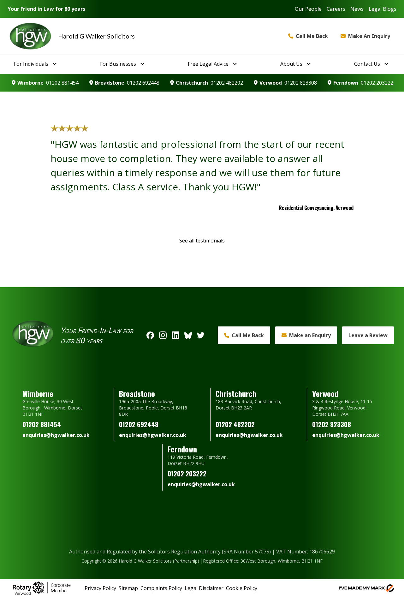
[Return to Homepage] (30, 36)
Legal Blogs (382, 8)
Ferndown (345, 82)
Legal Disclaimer (204, 588)
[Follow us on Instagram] (163, 335)
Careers (336, 8)
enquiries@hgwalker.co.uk (56, 435)
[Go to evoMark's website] (366, 588)
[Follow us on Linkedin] (175, 335)
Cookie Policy (241, 588)
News (357, 8)
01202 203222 (377, 82)
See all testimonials (202, 240)
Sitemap (128, 588)
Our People (308, 8)
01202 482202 (227, 82)
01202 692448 (143, 82)
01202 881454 (62, 82)
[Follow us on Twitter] (201, 335)
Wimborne (30, 82)
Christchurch (192, 82)
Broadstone (109, 82)
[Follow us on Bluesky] (188, 335)
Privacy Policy (100, 588)
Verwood (270, 82)
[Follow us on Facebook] (150, 335)
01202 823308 (300, 82)
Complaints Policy (161, 588)
